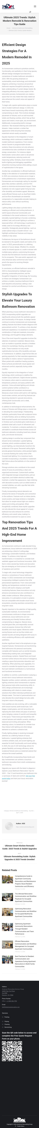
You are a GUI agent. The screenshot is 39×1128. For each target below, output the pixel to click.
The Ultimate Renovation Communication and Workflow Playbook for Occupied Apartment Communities (25, 897)
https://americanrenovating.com (25, 827)
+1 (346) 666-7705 (11, 1001)
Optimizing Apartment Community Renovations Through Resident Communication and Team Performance (24, 929)
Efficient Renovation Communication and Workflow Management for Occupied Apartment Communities (25, 945)
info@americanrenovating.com (11, 1007)
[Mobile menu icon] (35, 6)
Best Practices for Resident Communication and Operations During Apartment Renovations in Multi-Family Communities (25, 961)
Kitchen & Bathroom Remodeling (19, 811)
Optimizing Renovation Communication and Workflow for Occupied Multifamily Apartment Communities (25, 912)
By (31, 811)
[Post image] (7, 879)
